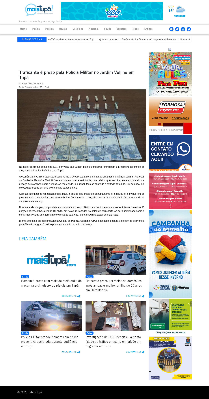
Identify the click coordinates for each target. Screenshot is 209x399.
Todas (135, 28)
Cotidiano (78, 28)
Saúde (107, 28)
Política (49, 28)
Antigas (148, 28)
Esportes (122, 28)
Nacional (94, 28)
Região (63, 28)
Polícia (36, 28)
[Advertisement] (91, 55)
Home (23, 28)
